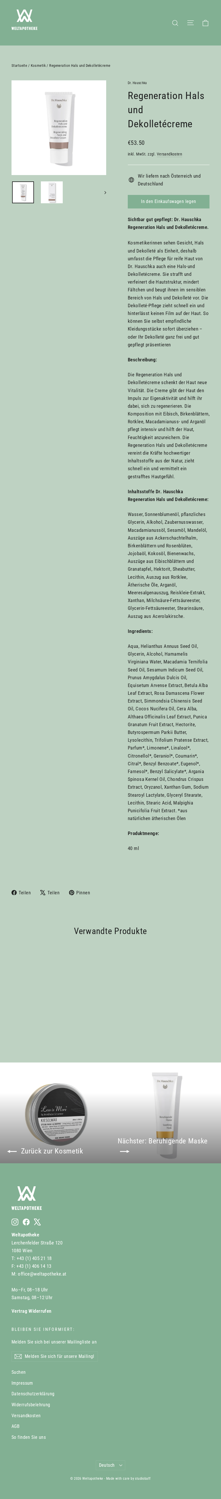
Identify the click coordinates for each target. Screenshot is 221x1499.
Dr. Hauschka (137, 83)
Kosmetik (38, 65)
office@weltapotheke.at (42, 1274)
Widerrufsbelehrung (31, 1404)
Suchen (19, 1372)
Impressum (22, 1383)
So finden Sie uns (29, 1437)
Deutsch (107, 1465)
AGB (16, 1426)
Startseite (19, 65)
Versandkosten (169, 154)
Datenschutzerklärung (33, 1393)
